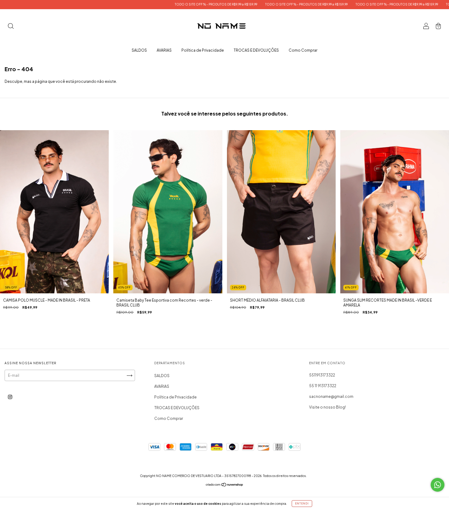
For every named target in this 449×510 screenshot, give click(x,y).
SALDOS (139, 50)
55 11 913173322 (322, 385)
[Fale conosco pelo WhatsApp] (437, 485)
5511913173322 (322, 375)
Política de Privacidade (202, 50)
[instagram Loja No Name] (10, 397)
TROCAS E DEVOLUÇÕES (256, 50)
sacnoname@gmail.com (331, 396)
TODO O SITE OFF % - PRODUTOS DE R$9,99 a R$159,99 (179, 4)
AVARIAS (164, 50)
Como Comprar (303, 50)
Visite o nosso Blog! (327, 407)
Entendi (302, 503)
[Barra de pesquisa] (11, 26)
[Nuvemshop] (225, 485)
